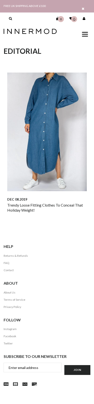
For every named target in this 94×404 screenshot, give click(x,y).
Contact (9, 270)
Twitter (8, 343)
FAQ (6, 263)
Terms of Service (14, 299)
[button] (10, 18)
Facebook (10, 336)
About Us (9, 292)
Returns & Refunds (16, 255)
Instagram (10, 329)
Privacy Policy (12, 307)
